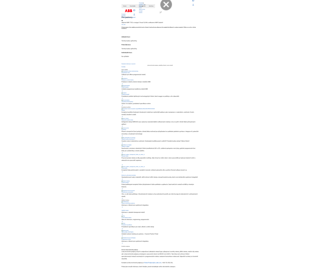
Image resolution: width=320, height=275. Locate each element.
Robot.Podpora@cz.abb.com (152, 262)
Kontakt (140, 11)
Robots (124, 6)
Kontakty (123, 66)
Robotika (124, 15)
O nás (140, 7)
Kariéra (140, 12)
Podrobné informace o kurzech (128, 63)
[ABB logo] (128, 10)
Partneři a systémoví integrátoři (129, 17)
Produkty (124, 14)
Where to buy (142, 9)
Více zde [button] (123, 24)
